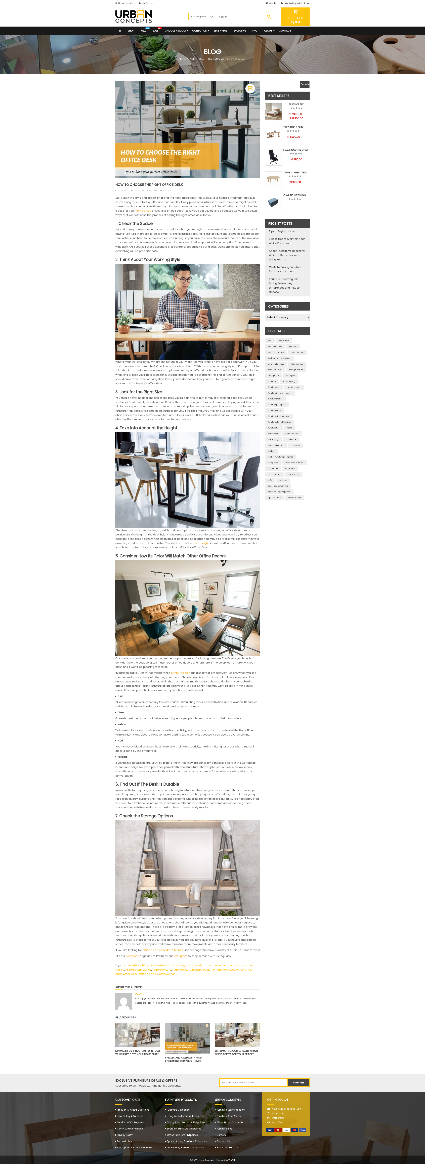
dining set (290, 375)
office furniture (148, 974)
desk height (201, 543)
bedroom (293, 346)
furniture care (274, 387)
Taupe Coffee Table (295, 172)
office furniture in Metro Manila (163, 950)
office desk (130, 974)
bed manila (284, 341)
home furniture (217, 970)
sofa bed (283, 480)
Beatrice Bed (296, 104)
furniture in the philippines (224, 965)
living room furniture (294, 462)
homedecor (273, 433)
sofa (270, 480)
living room (273, 462)
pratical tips (294, 474)
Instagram (180, 956)
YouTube (277, 1122)
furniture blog (177, 965)
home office (143, 211)
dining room (273, 375)
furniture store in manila (279, 416)
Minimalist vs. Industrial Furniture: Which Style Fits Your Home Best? (137, 1052)
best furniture (297, 352)
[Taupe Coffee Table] (273, 179)
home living (273, 439)
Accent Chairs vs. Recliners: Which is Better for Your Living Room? (287, 255)
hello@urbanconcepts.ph (286, 1109)
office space (167, 974)
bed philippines (275, 346)
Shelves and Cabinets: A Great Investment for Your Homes (184, 1059)
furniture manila (275, 399)
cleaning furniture (276, 364)
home (289, 428)
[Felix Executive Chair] (273, 157)
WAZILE (231, 1160)
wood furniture (294, 497)
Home (182, 59)
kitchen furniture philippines (280, 457)
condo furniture (275, 370)
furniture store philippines (189, 970)
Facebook (132, 956)
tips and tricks (274, 497)
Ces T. (136, 190)
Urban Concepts (206, 1160)
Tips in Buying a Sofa (282, 231)
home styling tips (275, 445)
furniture (161, 965)
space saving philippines (279, 492)
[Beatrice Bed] (273, 111)
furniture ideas (196, 965)
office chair (273, 468)
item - (295, 18)
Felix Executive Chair (295, 149)
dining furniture (296, 370)
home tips (295, 445)
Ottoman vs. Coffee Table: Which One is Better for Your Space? (236, 1052)
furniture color (180, 673)
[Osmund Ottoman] (273, 202)
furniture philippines (138, 970)
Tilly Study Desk (293, 127)
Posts (192, 59)
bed (269, 341)
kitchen (271, 451)
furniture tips (274, 428)
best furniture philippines (138, 965)
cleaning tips (297, 364)
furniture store (161, 970)
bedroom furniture (276, 352)
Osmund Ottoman (294, 195)
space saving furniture (278, 486)
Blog (201, 59)
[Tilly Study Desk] (273, 134)
